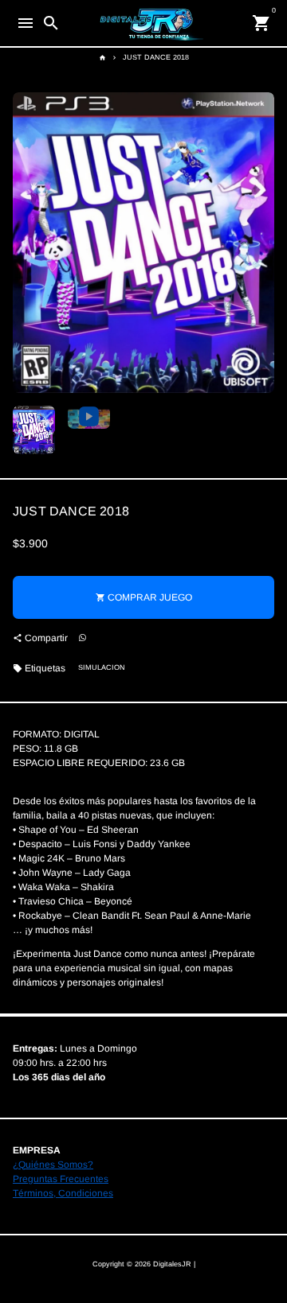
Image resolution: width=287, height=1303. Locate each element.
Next (260, 242)
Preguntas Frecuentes (60, 1178)
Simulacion (101, 667)
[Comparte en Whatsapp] (82, 638)
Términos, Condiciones (63, 1193)
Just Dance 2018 (156, 57)
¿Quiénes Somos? (53, 1164)
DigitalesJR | (174, 1264)
